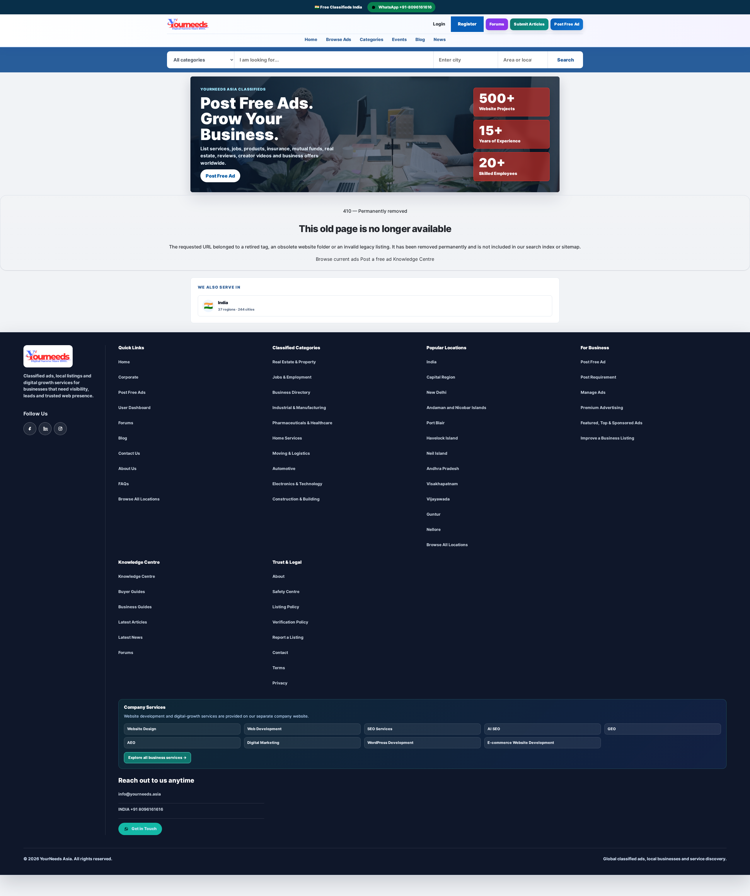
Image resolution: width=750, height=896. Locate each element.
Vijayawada (438, 499)
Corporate (128, 377)
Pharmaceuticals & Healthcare (302, 422)
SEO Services (379, 728)
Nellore (434, 529)
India (432, 362)
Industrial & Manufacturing (299, 407)
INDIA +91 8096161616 (140, 809)
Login (439, 24)
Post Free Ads (132, 392)
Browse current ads (337, 259)
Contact (280, 652)
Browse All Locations (139, 499)
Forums (497, 24)
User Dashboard (134, 407)
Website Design (141, 728)
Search (565, 60)
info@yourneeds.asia (139, 794)
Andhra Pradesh (443, 468)
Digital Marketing (263, 742)
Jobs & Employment (291, 377)
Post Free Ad (566, 24)
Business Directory (291, 392)
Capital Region (441, 377)
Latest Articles (132, 622)
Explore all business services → (157, 757)
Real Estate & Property (294, 362)
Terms (278, 667)
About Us (127, 468)
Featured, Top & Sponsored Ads (611, 422)
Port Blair (436, 422)
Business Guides (135, 606)
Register (467, 24)
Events (399, 39)
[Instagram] (60, 428)
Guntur (434, 514)
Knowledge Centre (413, 259)
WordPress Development (390, 742)
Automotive (283, 468)
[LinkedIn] (45, 428)
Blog (420, 39)
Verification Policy (290, 622)
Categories (371, 39)
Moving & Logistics (291, 453)
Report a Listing (288, 637)
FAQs (123, 483)
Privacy (279, 683)
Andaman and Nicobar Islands (456, 407)
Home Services (287, 438)
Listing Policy (285, 606)
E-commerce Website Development (521, 742)
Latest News (130, 637)
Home (311, 39)
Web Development (264, 728)
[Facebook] (29, 428)
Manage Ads (593, 392)
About (278, 576)
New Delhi (436, 392)
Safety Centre (285, 591)
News (440, 39)
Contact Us (129, 453)
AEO (131, 742)
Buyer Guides (131, 591)
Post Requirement (598, 377)
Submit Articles (529, 24)
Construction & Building (296, 499)
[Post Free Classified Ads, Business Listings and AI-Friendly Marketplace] (188, 24)
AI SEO (494, 728)
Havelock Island (442, 438)
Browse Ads (338, 39)
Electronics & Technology (297, 483)
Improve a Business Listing (607, 438)
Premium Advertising (602, 407)
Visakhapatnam (442, 483)
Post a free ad (376, 259)
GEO (612, 728)
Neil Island (437, 453)
